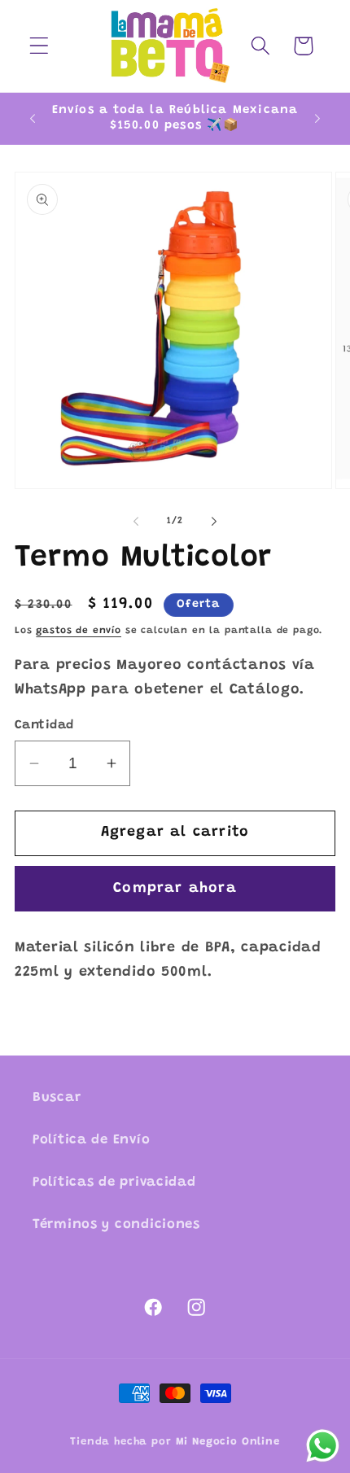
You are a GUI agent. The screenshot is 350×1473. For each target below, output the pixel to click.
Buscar (57, 1097)
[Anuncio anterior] (32, 118)
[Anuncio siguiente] (317, 118)
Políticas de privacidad (114, 1182)
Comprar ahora (175, 888)
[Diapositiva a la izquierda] (136, 522)
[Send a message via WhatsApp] (323, 1446)
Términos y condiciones (116, 1224)
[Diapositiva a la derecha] (214, 522)
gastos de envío (78, 631)
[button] (39, 46)
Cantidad (44, 725)
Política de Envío (91, 1140)
